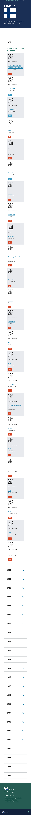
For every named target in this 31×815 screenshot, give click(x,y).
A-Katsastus (11, 214)
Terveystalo (11, 280)
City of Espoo (11, 88)
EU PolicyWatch (9, 796)
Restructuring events (11, 800)
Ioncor (10, 363)
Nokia (9, 490)
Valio (9, 152)
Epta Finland (11, 236)
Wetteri (10, 130)
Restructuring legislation (12, 802)
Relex (9, 342)
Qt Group (10, 301)
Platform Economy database (13, 798)
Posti (9, 553)
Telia (9, 532)
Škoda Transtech (13, 173)
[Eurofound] (9, 788)
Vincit (9, 449)
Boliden (10, 428)
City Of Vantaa (12, 109)
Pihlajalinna (11, 321)
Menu (28, 812)
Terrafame (11, 470)
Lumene (10, 194)
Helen (9, 511)
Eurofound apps (9, 792)
